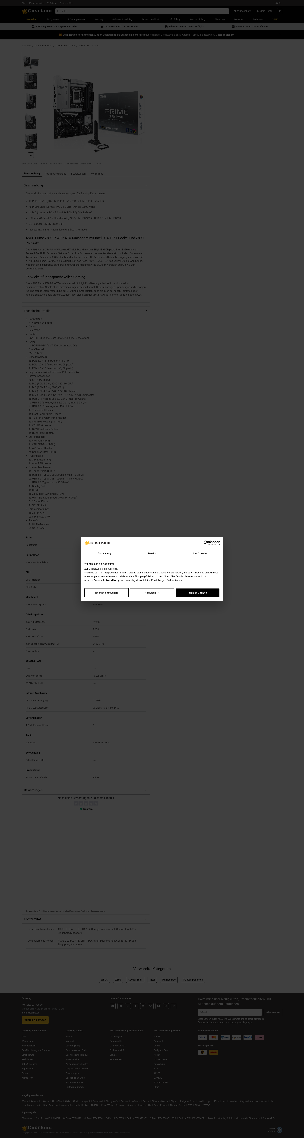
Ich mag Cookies (197, 592)
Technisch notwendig (106, 592)
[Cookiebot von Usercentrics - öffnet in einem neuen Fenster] (206, 543)
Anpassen (150, 592)
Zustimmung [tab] (105, 553)
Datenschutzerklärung (107, 580)
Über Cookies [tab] (199, 553)
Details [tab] (152, 553)
